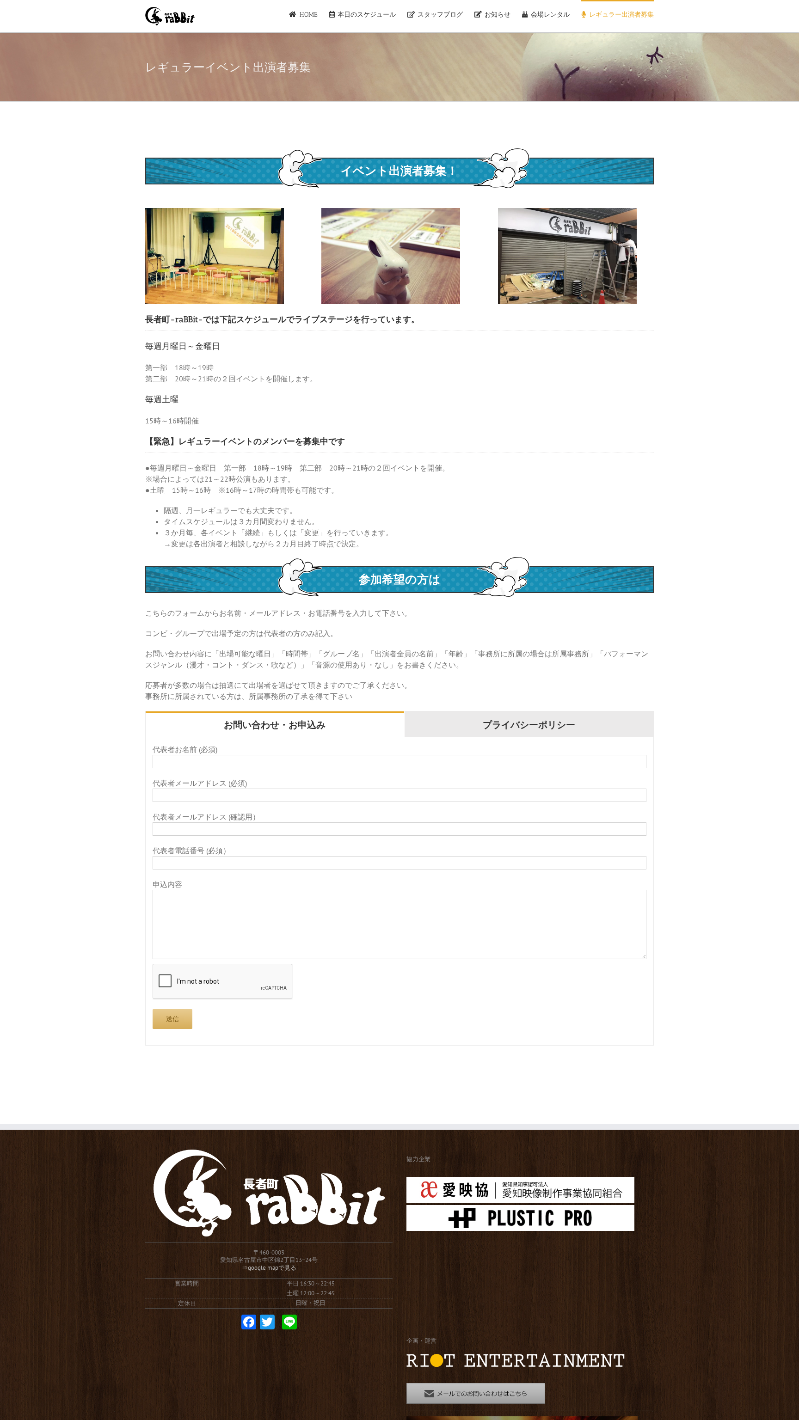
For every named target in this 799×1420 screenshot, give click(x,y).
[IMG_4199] (567, 213)
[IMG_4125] (390, 213)
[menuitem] (309, 14)
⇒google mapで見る (269, 1268)
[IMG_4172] (214, 213)
